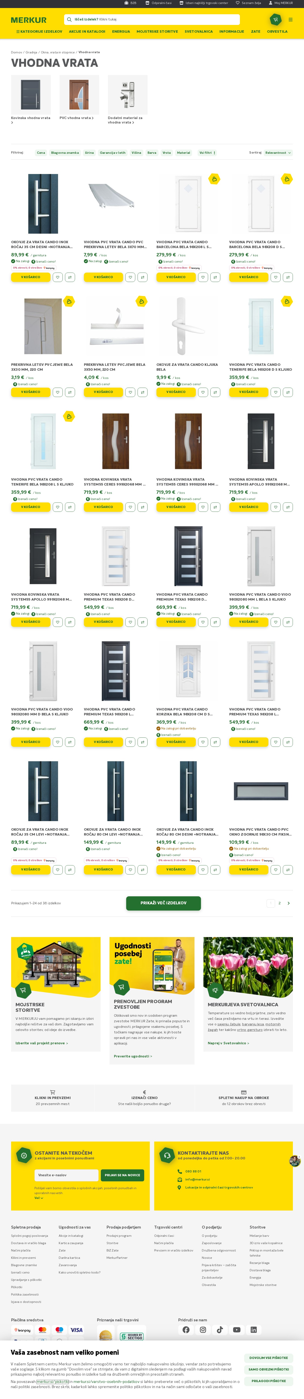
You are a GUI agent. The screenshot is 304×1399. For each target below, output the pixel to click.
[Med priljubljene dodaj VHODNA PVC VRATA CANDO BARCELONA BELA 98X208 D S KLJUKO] (276, 277)
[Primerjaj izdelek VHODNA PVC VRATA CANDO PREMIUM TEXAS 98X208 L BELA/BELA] (288, 742)
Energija (121, 32)
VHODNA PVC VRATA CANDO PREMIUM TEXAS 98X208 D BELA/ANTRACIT (182, 599)
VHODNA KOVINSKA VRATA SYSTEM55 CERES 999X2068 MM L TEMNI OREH (114, 484)
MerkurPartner (117, 1257)
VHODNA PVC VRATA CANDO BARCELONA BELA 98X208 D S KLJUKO (255, 247)
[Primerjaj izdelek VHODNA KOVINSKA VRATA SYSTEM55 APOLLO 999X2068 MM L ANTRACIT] (288, 507)
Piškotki (16, 1287)
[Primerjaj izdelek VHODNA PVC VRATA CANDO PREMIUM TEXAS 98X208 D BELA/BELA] (143, 622)
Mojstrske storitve (157, 32)
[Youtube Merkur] (237, 1330)
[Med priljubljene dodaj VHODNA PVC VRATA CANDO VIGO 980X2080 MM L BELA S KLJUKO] (276, 622)
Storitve (113, 1243)
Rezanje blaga (260, 1263)
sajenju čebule (229, 1024)
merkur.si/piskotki (53, 1382)
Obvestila (277, 32)
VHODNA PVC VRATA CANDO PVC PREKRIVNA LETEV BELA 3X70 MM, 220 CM (114, 247)
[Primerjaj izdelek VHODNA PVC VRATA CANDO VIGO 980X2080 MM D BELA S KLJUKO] (70, 742)
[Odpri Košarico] (275, 19)
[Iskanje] (69, 19)
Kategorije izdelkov (41, 32)
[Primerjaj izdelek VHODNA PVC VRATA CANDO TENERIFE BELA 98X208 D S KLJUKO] (288, 392)
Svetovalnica (199, 32)
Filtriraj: (17, 152)
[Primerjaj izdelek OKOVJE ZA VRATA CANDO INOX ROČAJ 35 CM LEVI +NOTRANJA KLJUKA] (70, 870)
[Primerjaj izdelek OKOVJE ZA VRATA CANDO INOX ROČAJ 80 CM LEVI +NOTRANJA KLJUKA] (143, 870)
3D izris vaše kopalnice (266, 1243)
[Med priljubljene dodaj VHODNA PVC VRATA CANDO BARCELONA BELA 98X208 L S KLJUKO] (203, 277)
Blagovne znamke (24, 1265)
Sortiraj (255, 152)
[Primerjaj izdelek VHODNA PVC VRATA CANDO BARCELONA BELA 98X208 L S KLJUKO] (215, 277)
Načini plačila (20, 1250)
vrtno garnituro (250, 1030)
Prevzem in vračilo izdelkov (173, 1250)
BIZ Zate (113, 1250)
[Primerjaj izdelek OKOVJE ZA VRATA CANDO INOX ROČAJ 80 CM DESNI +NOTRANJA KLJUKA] (215, 870)
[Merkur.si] (28, 21)
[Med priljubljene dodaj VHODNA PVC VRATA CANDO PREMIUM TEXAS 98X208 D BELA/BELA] (130, 622)
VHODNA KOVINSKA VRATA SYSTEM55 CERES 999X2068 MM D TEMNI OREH (187, 484)
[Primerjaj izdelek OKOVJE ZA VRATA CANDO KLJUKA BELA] (215, 392)
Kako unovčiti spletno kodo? (79, 1272)
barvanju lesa (253, 1024)
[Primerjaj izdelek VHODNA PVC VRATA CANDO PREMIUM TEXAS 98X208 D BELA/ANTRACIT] (215, 622)
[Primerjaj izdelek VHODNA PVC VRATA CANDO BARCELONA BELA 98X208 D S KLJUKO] (288, 277)
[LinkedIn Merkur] (254, 1330)
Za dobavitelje (212, 1277)
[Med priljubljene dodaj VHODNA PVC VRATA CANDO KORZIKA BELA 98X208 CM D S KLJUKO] (203, 742)
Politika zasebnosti (25, 1294)
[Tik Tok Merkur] (220, 1330)
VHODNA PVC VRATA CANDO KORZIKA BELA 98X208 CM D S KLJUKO (183, 714)
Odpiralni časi (164, 1235)
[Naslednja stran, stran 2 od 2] (289, 903)
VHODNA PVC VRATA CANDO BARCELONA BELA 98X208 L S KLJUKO (182, 247)
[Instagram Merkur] (203, 1330)
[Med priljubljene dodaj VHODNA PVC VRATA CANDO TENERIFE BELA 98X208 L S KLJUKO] (58, 507)
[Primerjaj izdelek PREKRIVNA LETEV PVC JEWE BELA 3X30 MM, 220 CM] (70, 392)
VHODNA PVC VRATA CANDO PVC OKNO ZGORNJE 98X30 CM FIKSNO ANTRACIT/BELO (260, 834)
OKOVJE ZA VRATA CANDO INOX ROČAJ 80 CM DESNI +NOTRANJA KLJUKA (186, 834)
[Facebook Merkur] (186, 1330)
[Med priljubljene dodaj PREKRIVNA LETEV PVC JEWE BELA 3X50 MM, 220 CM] (130, 392)
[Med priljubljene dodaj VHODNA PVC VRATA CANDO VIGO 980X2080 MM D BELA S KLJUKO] (58, 742)
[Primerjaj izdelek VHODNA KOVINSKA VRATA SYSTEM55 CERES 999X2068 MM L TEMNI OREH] (143, 507)
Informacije (231, 32)
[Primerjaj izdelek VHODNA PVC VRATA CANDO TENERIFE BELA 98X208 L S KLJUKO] (70, 507)
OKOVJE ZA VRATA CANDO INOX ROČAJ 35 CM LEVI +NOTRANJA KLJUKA (39, 834)
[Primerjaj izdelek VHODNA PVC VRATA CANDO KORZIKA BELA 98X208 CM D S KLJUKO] (215, 742)
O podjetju (209, 1235)
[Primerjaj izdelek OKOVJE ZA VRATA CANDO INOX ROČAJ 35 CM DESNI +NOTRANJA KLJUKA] (70, 277)
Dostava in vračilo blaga (28, 1243)
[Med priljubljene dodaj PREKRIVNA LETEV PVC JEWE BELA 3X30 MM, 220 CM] (58, 392)
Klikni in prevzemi (53, 1098)
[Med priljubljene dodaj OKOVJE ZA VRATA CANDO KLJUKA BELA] (203, 392)
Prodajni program (119, 1235)
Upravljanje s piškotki (26, 1280)
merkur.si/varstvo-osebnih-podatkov (106, 1382)
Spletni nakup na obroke (244, 1098)
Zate (256, 32)
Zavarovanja (68, 1265)
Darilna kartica (69, 1257)
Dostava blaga (260, 1270)
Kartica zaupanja (71, 1243)
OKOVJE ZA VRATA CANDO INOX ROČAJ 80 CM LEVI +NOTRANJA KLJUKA (112, 834)
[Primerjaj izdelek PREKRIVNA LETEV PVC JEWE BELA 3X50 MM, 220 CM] (143, 392)
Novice (207, 1257)
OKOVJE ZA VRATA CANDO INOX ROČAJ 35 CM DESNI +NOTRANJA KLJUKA (40, 247)
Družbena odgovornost (219, 1250)
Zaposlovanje (211, 1243)
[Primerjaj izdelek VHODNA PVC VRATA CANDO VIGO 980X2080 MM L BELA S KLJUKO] (288, 622)
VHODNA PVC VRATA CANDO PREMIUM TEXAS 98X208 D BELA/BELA (109, 599)
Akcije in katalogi (87, 32)
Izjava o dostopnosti (26, 1302)
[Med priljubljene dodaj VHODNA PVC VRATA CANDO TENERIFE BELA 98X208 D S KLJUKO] (276, 392)
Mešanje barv (259, 1235)
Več (37, 1198)
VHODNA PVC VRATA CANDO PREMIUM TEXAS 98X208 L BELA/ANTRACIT (109, 714)
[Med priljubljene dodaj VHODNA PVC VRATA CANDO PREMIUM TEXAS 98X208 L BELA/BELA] (276, 742)
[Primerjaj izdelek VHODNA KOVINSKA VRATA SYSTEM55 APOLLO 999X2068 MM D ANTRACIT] (70, 622)
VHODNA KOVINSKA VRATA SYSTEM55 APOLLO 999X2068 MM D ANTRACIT (41, 599)
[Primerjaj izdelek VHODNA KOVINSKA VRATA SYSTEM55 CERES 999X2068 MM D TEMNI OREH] (215, 507)
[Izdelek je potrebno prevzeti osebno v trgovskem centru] (214, 179)
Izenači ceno (145, 1098)
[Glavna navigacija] (290, 19)
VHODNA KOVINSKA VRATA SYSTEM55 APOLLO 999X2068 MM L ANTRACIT (259, 484)
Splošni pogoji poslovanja (29, 1235)
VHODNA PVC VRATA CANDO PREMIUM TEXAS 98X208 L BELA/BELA (254, 714)
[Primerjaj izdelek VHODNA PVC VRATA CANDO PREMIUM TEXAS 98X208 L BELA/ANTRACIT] (143, 742)
